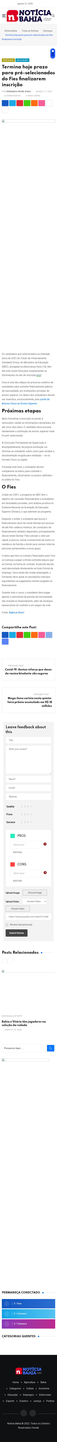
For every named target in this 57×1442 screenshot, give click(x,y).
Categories (15, 1388)
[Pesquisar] (53, 15)
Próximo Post (41, 694)
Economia (44, 1388)
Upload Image (13, 893)
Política (50, 1401)
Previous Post (16, 666)
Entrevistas (45, 1394)
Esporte (17, 1016)
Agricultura (29, 1382)
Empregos (28, 1394)
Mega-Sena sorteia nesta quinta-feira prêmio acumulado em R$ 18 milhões (29, 702)
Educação (13, 1394)
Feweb (35, 1427)
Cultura (30, 1388)
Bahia (43, 1382)
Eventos (23, 1401)
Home (15, 1382)
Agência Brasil (16, 612)
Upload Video (12, 901)
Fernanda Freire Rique (19, 91)
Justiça (37, 1401)
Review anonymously (21, 924)
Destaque (7, 1016)
